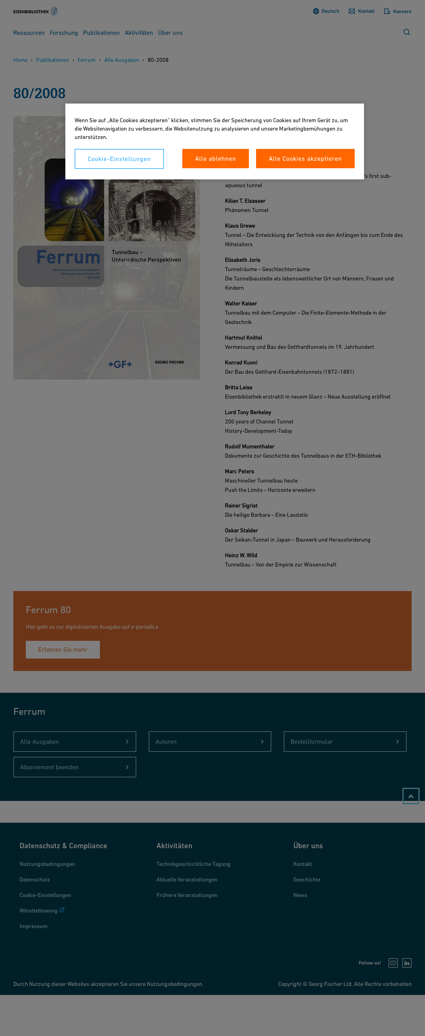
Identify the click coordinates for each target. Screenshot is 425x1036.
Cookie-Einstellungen (119, 158)
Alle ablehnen (215, 158)
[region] (214, 141)
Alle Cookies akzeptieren (305, 158)
